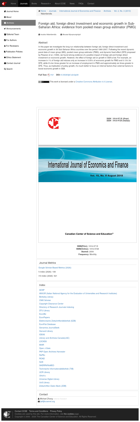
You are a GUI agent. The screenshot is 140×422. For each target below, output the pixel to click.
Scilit (41, 361)
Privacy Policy (56, 411)
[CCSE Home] (4, 3)
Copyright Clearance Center (51, 303)
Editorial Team (12, 34)
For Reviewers (12, 45)
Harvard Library (46, 331)
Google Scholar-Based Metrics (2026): (55, 267)
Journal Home (12, 11)
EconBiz (42, 313)
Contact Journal (13, 63)
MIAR (41, 344)
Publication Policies (14, 51)
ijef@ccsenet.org (47, 401)
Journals (23, 3)
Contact (91, 3)
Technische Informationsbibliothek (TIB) (56, 368)
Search (9, 68)
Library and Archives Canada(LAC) (54, 337)
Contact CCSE (21, 411)
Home (13, 3)
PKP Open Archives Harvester (52, 351)
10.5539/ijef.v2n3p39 (69, 74)
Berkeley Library (46, 296)
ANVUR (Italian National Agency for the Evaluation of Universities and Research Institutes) (78, 293)
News (72, 3)
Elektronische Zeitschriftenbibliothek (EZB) (57, 320)
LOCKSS (43, 341)
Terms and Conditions (38, 411)
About (8, 17)
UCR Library (44, 372)
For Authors (11, 40)
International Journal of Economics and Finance (80, 10)
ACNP (41, 290)
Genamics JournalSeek (49, 327)
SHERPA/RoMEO (46, 365)
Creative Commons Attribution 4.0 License (94, 81)
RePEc (42, 355)
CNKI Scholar (45, 300)
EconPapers (44, 317)
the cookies (69, 413)
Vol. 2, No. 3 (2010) (122, 10)
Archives (107, 10)
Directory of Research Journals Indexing (56, 307)
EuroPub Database (47, 324)
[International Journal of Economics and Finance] (87, 175)
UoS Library (44, 382)
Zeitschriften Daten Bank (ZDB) (52, 385)
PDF (52, 75)
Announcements (13, 28)
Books (34, 3)
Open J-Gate (44, 348)
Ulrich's (42, 375)
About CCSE (60, 3)
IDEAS (42, 334)
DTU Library (44, 310)
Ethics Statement (13, 57)
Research (45, 3)
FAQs (81, 3)
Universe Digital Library (49, 379)
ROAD (42, 358)
